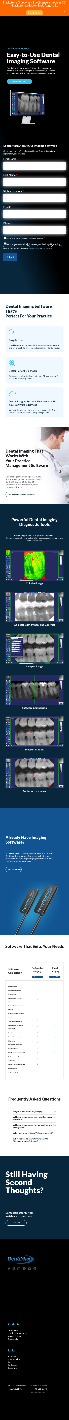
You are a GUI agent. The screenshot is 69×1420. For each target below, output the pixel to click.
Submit (10, 257)
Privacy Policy (34, 248)
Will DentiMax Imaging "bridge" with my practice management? (34, 1126)
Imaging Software (15, 1336)
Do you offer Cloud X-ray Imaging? (28, 1111)
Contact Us (16, 1223)
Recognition (13, 1368)
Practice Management (17, 1333)
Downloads (13, 1339)
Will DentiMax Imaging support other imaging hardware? (33, 1118)
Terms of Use (47, 248)
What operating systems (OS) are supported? (33, 1133)
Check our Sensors (14, 869)
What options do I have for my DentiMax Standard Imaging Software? (31, 1139)
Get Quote (34, 12)
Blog (10, 1362)
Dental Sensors (14, 1330)
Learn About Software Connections (22, 494)
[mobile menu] (61, 19)
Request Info (37, 977)
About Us (12, 1356)
